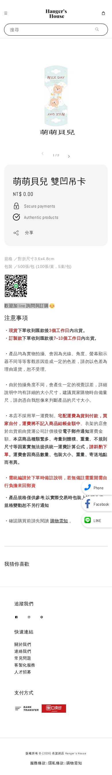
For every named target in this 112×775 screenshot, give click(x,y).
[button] (7, 13)
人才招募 (22, 671)
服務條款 (38, 763)
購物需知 (59, 520)
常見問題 (22, 658)
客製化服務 (24, 665)
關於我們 (22, 644)
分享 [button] (29, 232)
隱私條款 (56, 763)
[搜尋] (98, 29)
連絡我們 (22, 651)
